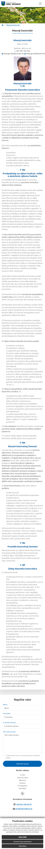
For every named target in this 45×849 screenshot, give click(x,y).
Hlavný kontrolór (13, 25)
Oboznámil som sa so (23, 756)
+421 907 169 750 (23, 51)
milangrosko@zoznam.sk (13, 53)
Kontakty (22, 788)
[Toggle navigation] (40, 3)
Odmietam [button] (22, 846)
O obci (22, 775)
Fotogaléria (22, 786)
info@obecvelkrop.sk (23, 809)
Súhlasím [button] (23, 837)
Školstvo (22, 780)
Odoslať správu (22, 764)
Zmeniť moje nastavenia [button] (22, 841)
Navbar (5, 3)
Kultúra (22, 783)
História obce (22, 778)
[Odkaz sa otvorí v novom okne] (22, 794)
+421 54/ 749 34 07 (24, 804)
